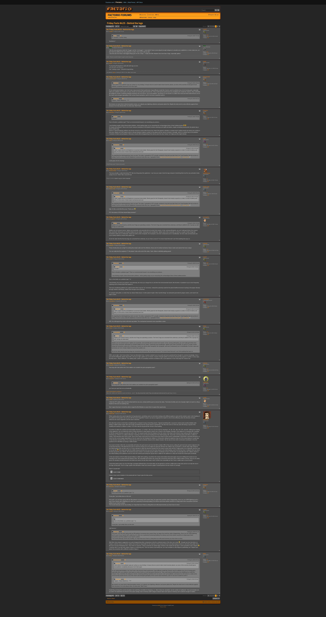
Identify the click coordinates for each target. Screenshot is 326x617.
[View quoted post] (121, 36)
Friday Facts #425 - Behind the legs (125, 23)
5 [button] (217, 26)
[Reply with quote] (200, 30)
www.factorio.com (112, 17)
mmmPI (205, 29)
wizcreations (206, 299)
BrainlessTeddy (206, 173)
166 (207, 425)
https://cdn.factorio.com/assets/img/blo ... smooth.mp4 (174, 157)
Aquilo (204, 61)
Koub (204, 45)
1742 (207, 331)
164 (207, 192)
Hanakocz (116, 83)
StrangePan (116, 144)
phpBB (158, 605)
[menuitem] (150, 15)
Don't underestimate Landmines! (114, 391)
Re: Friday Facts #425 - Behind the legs (120, 29)
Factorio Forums (120, 15)
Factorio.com (110, 2)
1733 (207, 249)
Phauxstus (116, 98)
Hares (115, 35)
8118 (207, 51)
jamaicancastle (206, 76)
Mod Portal (131, 2)
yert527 (204, 397)
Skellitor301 (205, 419)
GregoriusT (205, 382)
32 (206, 116)
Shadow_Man (206, 186)
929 (207, 144)
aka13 (204, 138)
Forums (119, 2)
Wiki (125, 2)
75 (206, 304)
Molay (204, 553)
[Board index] (120, 9)
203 (207, 559)
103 (207, 178)
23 (206, 82)
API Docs (140, 2)
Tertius (115, 223)
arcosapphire (206, 217)
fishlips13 (118, 148)
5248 (207, 35)
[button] (208, 26)
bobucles (205, 243)
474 (207, 388)
